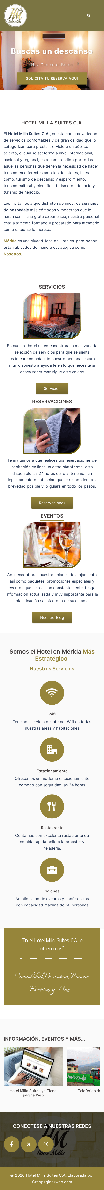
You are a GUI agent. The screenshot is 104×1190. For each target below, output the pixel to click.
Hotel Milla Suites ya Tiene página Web (33, 1092)
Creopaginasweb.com (52, 1181)
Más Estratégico (65, 655)
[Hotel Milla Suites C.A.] (16, 15)
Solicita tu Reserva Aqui (52, 78)
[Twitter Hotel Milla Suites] (29, 1144)
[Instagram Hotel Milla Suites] (46, 1144)
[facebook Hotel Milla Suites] (11, 1144)
